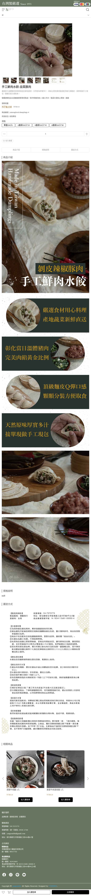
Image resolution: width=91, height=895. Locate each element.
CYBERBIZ (53, 886)
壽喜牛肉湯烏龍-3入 (55, 790)
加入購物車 (31, 892)
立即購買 (70, 892)
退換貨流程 (14, 817)
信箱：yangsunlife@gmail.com (13, 833)
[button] (87, 778)
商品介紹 (16, 150)
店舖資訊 (22, 817)
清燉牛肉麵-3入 (13, 790)
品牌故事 (5, 817)
